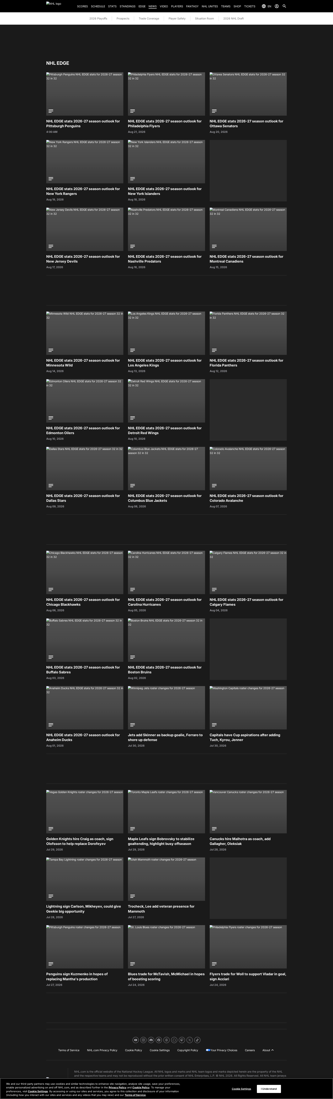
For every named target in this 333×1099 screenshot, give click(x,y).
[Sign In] (276, 6)
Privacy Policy (117, 1087)
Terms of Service (135, 1094)
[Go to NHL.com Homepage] (60, 6)
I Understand (269, 1088)
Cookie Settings (38, 1091)
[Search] (284, 6)
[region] (166, 1088)
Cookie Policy (141, 1087)
